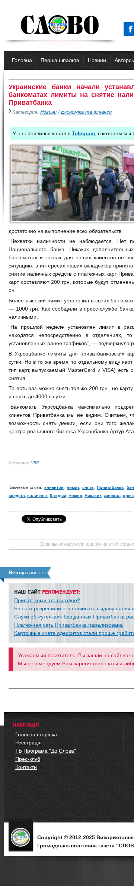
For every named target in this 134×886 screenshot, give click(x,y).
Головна (22, 60)
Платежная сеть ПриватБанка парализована (68, 625)
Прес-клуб (27, 759)
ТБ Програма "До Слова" (45, 751)
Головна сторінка (36, 734)
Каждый (58, 495)
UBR (35, 463)
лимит (73, 487)
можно (75, 495)
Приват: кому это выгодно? (47, 600)
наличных (37, 495)
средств (17, 495)
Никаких (93, 495)
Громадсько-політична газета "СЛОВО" (60, 25)
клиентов (54, 487)
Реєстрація (28, 743)
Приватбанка (110, 487)
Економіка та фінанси (86, 112)
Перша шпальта (60, 60)
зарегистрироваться (98, 663)
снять (88, 487)
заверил (112, 495)
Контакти (26, 767)
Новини (97, 60)
